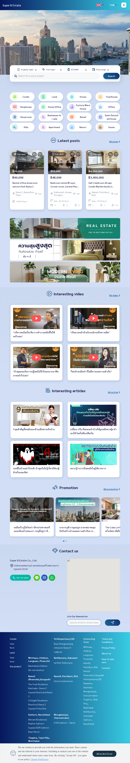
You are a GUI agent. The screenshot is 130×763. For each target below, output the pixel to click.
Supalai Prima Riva (37, 708)
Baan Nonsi (33, 731)
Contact (106, 667)
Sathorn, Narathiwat (39, 714)
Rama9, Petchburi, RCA (66, 676)
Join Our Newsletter (77, 616)
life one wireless (36, 670)
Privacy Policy (108, 647)
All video (113, 295)
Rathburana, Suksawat (66, 657)
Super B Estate (12, 5)
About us (106, 653)
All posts (113, 141)
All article (113, 392)
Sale (12, 643)
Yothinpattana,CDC (64, 638)
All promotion (111, 489)
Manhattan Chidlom (37, 665)
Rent (12, 647)
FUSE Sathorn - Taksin (64, 722)
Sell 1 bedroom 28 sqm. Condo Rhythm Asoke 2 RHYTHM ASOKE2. (100, 184)
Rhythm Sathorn (36, 723)
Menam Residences (37, 719)
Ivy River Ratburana (63, 662)
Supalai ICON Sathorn (38, 727)
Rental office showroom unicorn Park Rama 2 (24, 184)
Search (111, 76)
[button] (125, 42)
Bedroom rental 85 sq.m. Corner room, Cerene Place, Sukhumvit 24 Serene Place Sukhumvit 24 (64, 184)
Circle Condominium (63, 681)
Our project (15, 666)
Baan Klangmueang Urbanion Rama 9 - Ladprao (63, 647)
